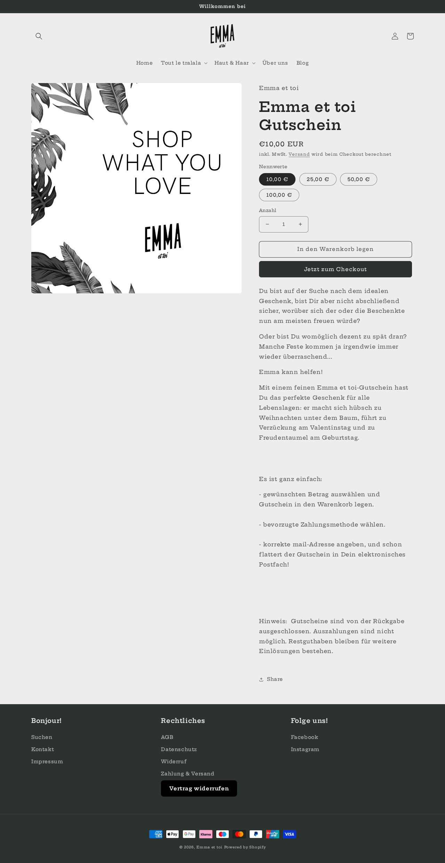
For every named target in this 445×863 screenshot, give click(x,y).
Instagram (305, 749)
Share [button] (275, 679)
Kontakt (42, 749)
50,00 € (358, 179)
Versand (299, 154)
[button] (39, 36)
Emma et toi (209, 847)
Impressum (47, 761)
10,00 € (277, 179)
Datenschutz (179, 749)
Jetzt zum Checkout (335, 269)
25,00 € (318, 179)
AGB (167, 737)
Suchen (41, 737)
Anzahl (267, 210)
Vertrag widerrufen (199, 788)
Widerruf (173, 761)
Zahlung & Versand (187, 774)
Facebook (304, 737)
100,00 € (279, 195)
